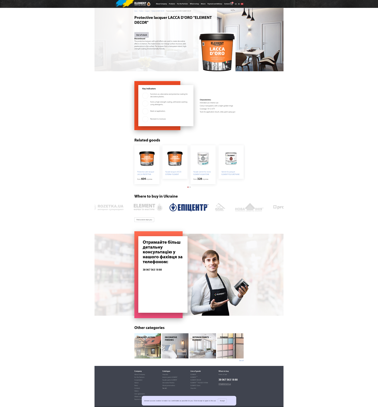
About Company (139, 374)
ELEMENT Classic (195, 385)
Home (135, 11)
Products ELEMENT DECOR (157, 11)
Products (141, 11)
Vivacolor (165, 374)
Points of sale (223, 374)
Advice (136, 383)
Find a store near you (144, 220)
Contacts (137, 388)
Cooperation (138, 380)
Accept (222, 401)
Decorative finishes (168, 383)
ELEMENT (193, 374)
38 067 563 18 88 (152, 270)
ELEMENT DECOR (195, 380)
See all (241, 361)
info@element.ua (225, 384)
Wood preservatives (168, 385)
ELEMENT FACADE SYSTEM (199, 383)
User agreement (139, 394)
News (136, 385)
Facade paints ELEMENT (169, 380)
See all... (164, 388)
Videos (136, 391)
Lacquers (147, 11)
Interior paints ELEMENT (169, 377)
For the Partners (139, 377)
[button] (188, 187)
